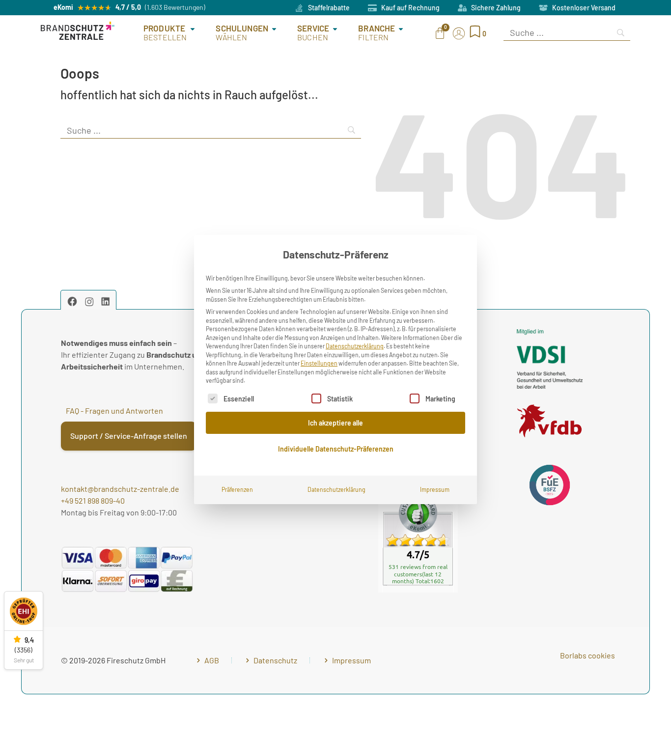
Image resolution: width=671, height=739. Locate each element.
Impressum (434, 489)
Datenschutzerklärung (355, 345)
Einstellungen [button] (319, 363)
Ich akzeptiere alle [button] (335, 423)
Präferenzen (237, 489)
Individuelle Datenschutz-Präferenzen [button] (335, 449)
